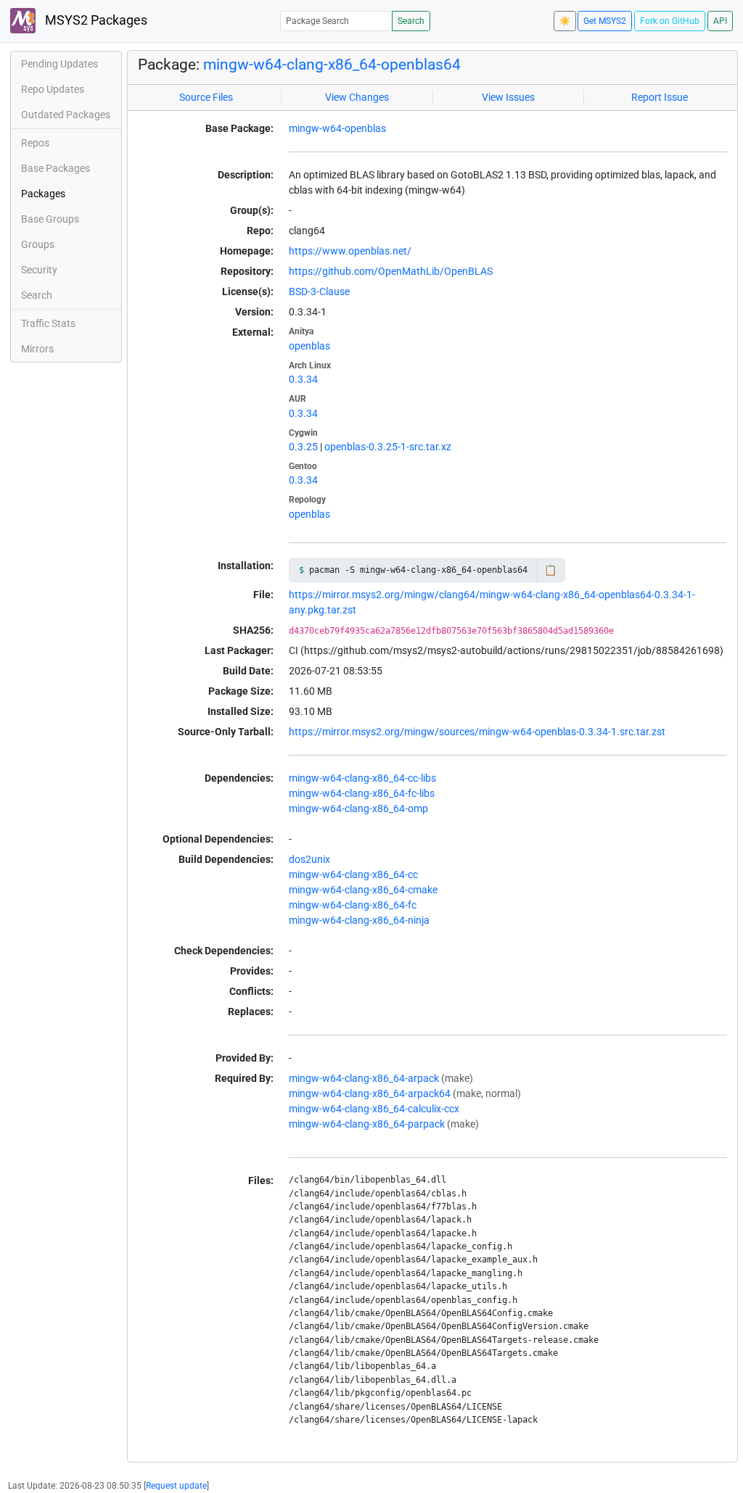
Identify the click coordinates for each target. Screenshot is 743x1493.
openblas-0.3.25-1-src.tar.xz (387, 446)
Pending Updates (59, 64)
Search (411, 21)
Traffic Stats (48, 323)
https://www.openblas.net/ (350, 251)
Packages (43, 193)
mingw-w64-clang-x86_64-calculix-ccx (374, 1108)
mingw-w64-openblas (337, 128)
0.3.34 (303, 379)
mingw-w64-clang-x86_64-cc (353, 874)
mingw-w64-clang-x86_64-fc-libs (362, 793)
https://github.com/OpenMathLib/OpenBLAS (391, 271)
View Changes (357, 97)
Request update (176, 1486)
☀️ (564, 21)
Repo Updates (52, 89)
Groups (37, 244)
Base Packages (55, 168)
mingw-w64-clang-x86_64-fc (352, 905)
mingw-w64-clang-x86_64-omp (358, 808)
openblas (309, 346)
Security (39, 270)
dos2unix (309, 859)
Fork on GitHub (669, 21)
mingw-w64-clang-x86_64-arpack (364, 1078)
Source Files (206, 97)
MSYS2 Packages (94, 20)
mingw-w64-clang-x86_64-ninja (359, 920)
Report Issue (659, 97)
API (720, 21)
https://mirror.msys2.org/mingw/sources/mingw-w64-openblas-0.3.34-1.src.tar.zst (477, 731)
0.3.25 (303, 446)
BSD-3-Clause (319, 291)
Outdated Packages (65, 114)
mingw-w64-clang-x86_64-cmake (363, 890)
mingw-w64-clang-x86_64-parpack (367, 1124)
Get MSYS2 (604, 21)
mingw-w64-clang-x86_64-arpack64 (370, 1093)
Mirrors (37, 349)
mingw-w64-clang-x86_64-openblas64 (332, 64)
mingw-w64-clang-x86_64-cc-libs (362, 778)
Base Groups (50, 219)
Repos (35, 143)
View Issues (508, 97)
